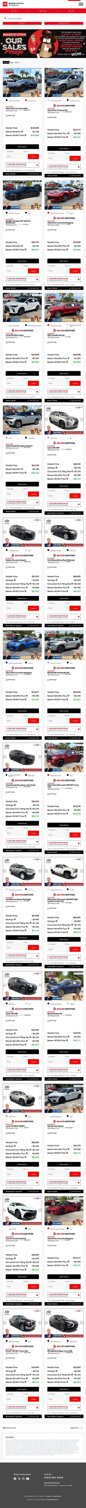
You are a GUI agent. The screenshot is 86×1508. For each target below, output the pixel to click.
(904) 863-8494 (34, 174)
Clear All (6, 62)
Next (84, 43)
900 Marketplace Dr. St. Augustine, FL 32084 (58, 1485)
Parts (72, 11)
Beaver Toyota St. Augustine (55, 513)
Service (44, 11)
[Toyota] (5, 4)
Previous (1, 43)
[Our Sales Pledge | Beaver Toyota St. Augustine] (43, 43)
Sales (15, 11)
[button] (40, 82)
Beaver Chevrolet (10, 174)
